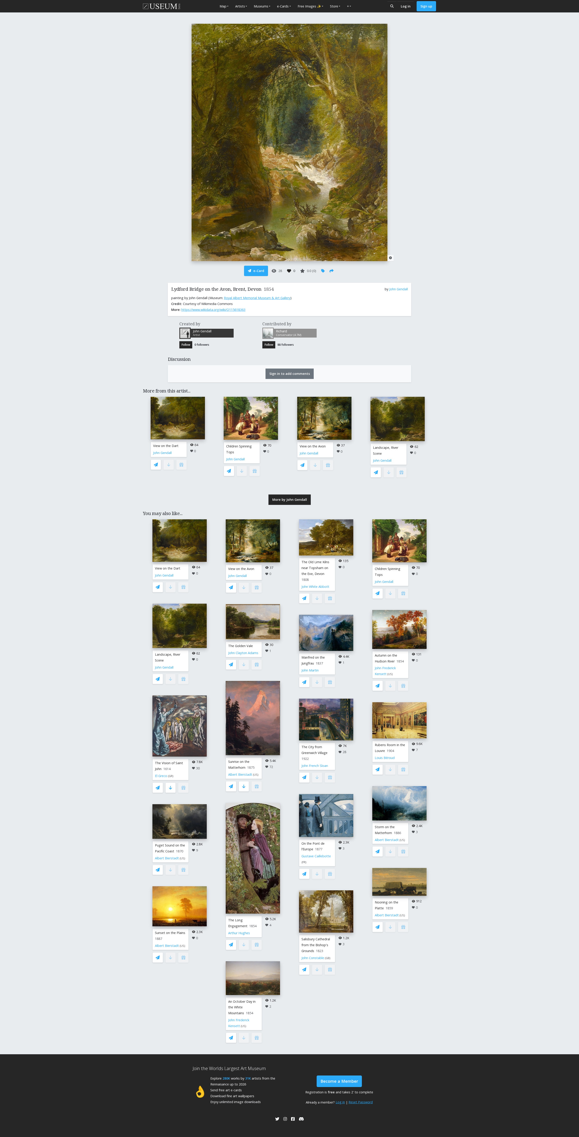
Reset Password (361, 1102)
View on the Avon (313, 446)
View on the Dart (165, 446)
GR (171, 776)
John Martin (310, 670)
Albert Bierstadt (167, 858)
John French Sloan (314, 766)
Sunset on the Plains (170, 933)
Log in (406, 6)
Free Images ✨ (309, 6)
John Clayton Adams (243, 653)
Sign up (426, 6)
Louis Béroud (385, 758)
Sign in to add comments (289, 373)
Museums (261, 6)
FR (304, 862)
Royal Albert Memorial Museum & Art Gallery (257, 298)
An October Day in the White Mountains (242, 1007)
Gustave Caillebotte (316, 856)
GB (328, 958)
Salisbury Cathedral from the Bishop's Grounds (315, 945)
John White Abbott (315, 586)
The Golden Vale (240, 646)
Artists (240, 6)
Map (223, 6)
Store (334, 6)
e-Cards (283, 6)
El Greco (161, 776)
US (182, 858)
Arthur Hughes (239, 933)
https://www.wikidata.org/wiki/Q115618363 (213, 309)
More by (289, 499)
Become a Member (339, 1081)
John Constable (312, 958)
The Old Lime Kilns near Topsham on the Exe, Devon (315, 568)
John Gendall (398, 289)
